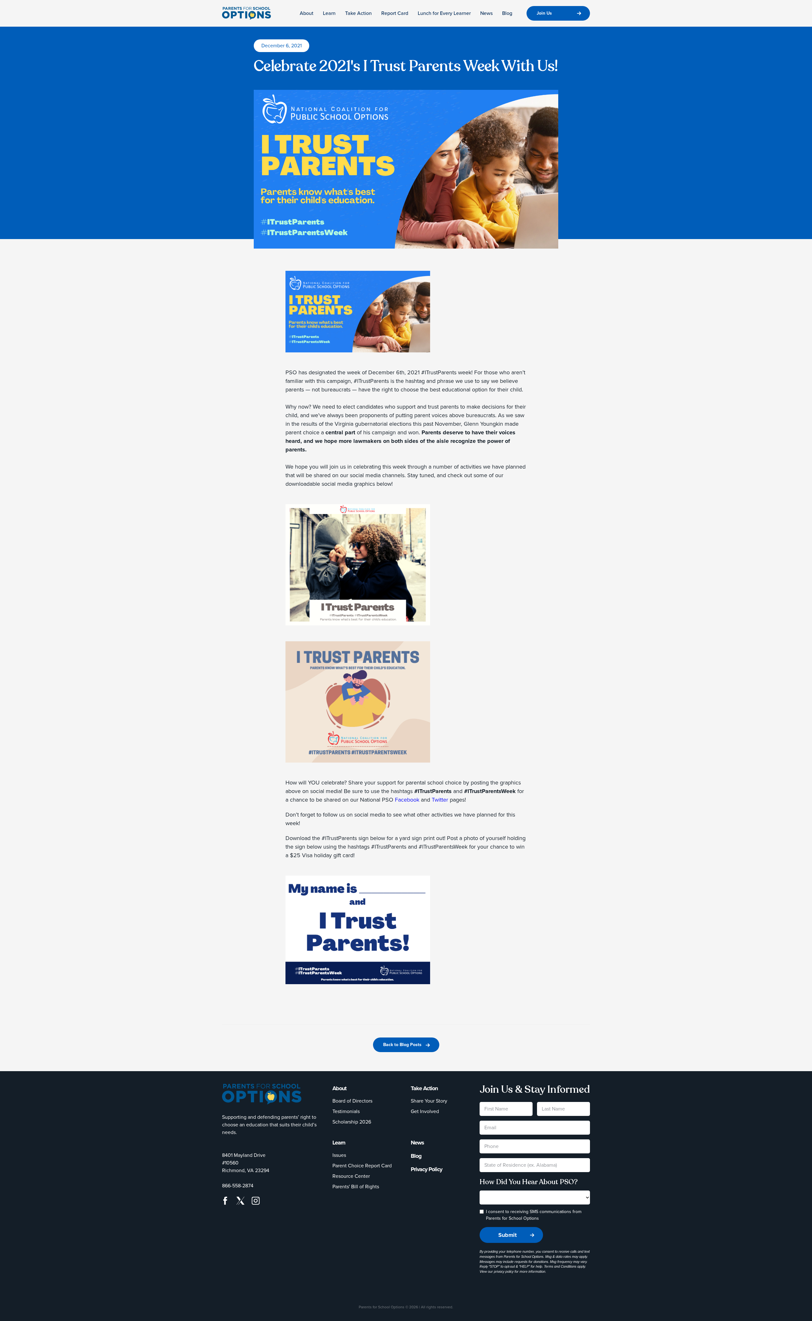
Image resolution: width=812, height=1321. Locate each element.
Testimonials (346, 1111)
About (306, 13)
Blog (507, 13)
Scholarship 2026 (351, 1121)
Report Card (394, 13)
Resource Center (351, 1176)
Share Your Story (429, 1100)
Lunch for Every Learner (444, 13)
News (486, 13)
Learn (329, 13)
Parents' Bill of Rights (355, 1186)
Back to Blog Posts (402, 1044)
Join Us (544, 13)
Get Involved (425, 1111)
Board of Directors (352, 1100)
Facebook (407, 800)
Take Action (358, 13)
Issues (339, 1155)
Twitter (440, 800)
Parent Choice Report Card (362, 1165)
